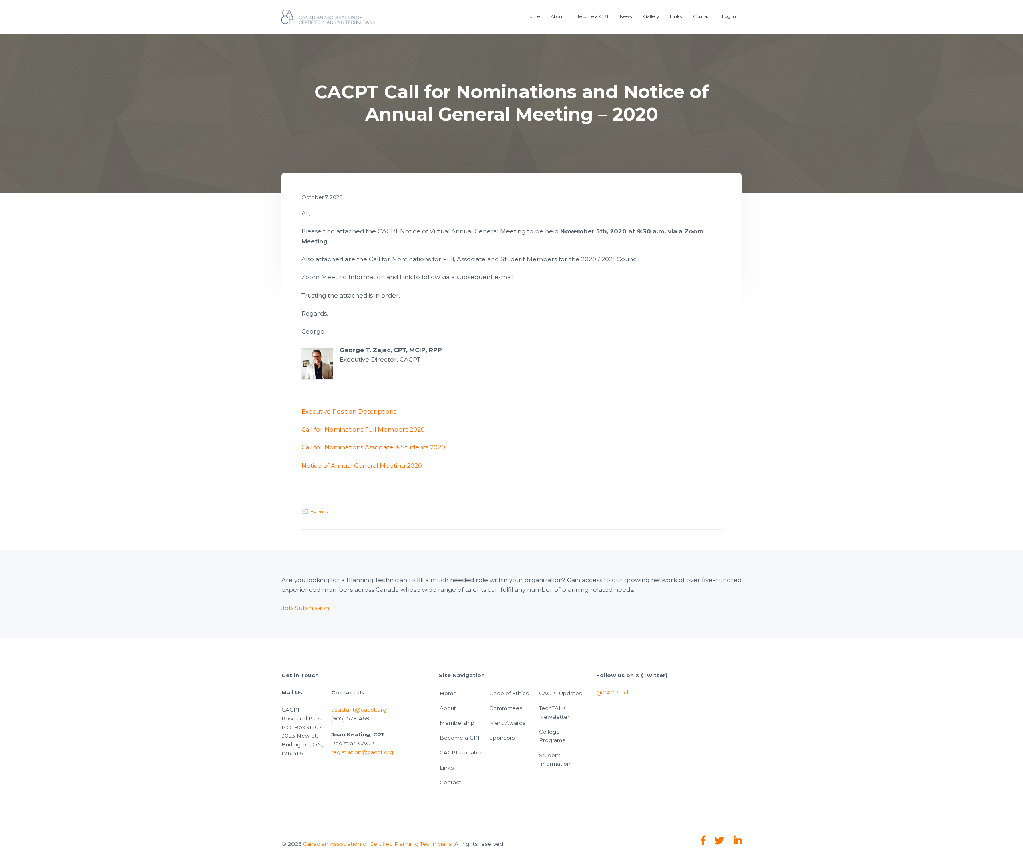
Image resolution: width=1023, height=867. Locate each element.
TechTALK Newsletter (554, 712)
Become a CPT (460, 737)
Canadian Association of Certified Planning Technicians (377, 844)
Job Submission (305, 608)
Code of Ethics (509, 693)
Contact (450, 782)
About (448, 708)
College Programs (552, 736)
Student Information (555, 759)
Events (319, 511)
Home (448, 693)
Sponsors (502, 737)
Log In (729, 16)
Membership (457, 723)
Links (447, 767)
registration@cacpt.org (362, 752)
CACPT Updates (461, 752)
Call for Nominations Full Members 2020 (363, 429)
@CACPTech (613, 692)
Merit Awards (507, 723)
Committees (505, 708)
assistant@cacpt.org (358, 709)
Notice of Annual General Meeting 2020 (361, 465)
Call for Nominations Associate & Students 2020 (373, 447)
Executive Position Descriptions (348, 411)
